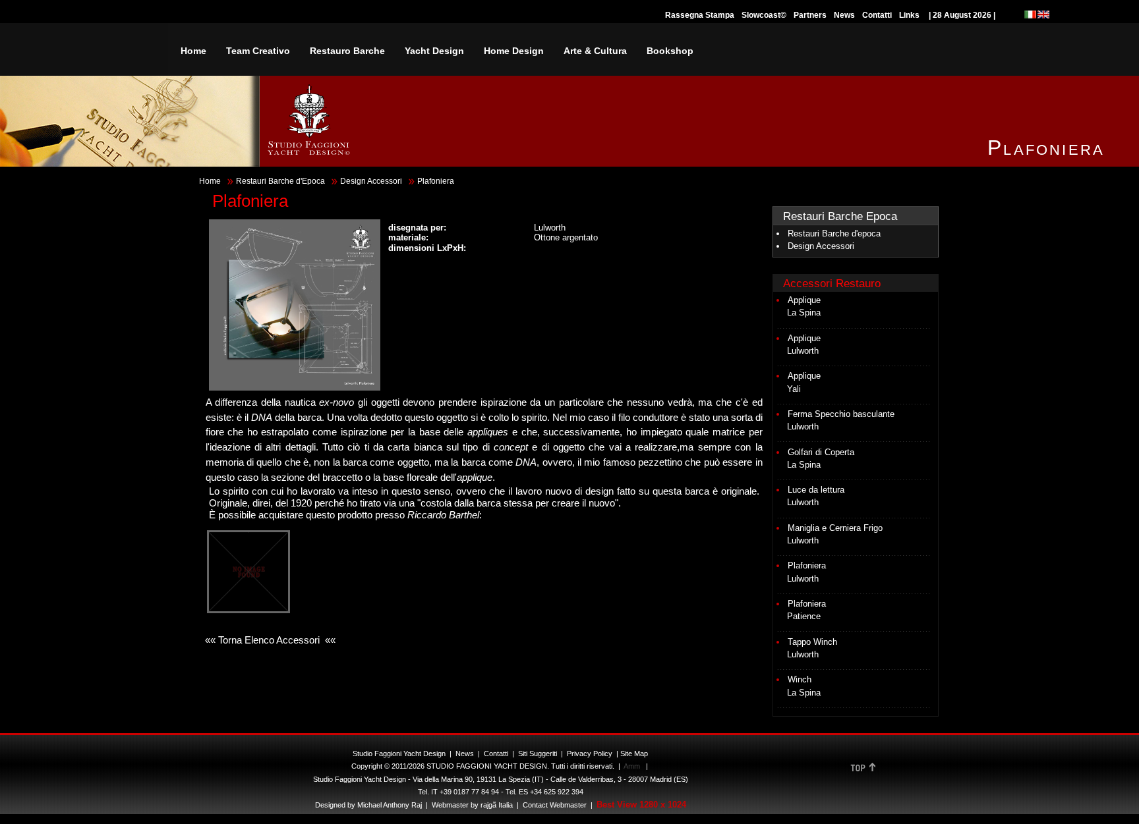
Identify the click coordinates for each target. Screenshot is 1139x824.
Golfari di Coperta (821, 452)
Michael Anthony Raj (389, 805)
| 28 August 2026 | (962, 15)
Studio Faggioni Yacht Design (399, 753)
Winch (799, 679)
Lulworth (803, 351)
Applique (804, 300)
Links (909, 15)
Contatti (877, 15)
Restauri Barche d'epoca (834, 233)
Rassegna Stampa (699, 15)
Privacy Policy (589, 753)
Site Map (634, 753)
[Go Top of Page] (862, 772)
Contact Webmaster (555, 805)
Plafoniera (807, 565)
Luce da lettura (816, 490)
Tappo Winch (812, 642)
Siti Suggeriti (537, 753)
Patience (804, 616)
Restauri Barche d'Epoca (280, 181)
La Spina (804, 312)
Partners (810, 15)
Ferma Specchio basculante (841, 414)
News (844, 15)
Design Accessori (371, 181)
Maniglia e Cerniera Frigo (835, 528)
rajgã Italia (496, 805)
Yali (794, 389)
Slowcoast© (764, 15)
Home (210, 181)
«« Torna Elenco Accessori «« (269, 639)
